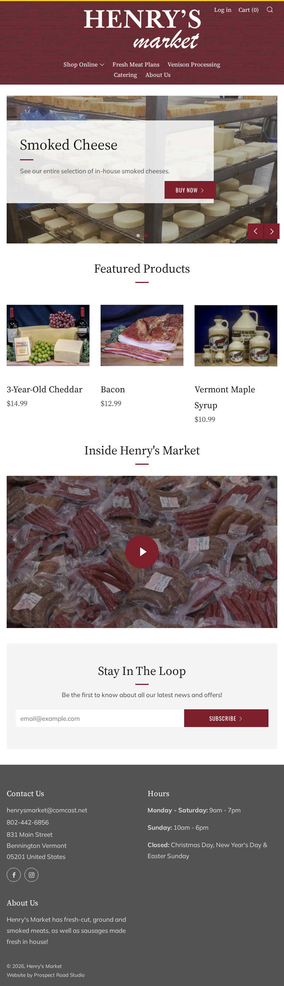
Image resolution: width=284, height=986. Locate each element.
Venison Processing (194, 64)
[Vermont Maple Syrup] (236, 335)
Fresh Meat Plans (135, 64)
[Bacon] (142, 335)
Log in (222, 10)
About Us (157, 75)
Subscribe (222, 718)
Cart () (249, 10)
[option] (142, 169)
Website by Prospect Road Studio (46, 975)
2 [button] (146, 235)
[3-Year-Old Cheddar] (48, 335)
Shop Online (81, 64)
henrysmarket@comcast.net (47, 810)
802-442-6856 (28, 822)
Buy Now (183, 195)
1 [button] (138, 235)
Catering (125, 75)
